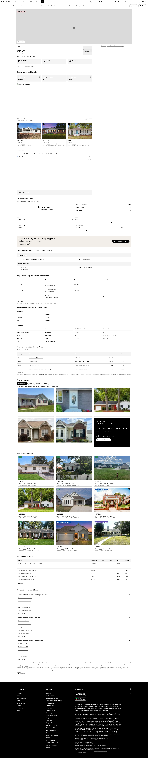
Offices (19, 710)
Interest (77, 217)
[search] (42, 1)
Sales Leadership (21, 698)
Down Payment (79, 225)
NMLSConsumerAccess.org (100, 751)
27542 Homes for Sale (23, 643)
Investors (19, 700)
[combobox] (26, 1)
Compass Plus (49, 720)
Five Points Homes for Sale (24, 607)
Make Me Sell (49, 708)
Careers (19, 705)
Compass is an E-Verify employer (103, 706)
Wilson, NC (28, 56)
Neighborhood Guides (52, 728)
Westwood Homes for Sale (24, 610)
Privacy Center (114, 704)
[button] (74, 26)
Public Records (51, 6)
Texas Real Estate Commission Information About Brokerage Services (91, 738)
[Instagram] (130, 689)
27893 (33, 56)
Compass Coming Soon (52, 698)
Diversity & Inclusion (51, 725)
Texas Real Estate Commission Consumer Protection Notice (89, 739)
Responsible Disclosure (87, 706)
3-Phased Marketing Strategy (54, 700)
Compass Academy (51, 718)
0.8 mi (122, 358)
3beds (18, 54)
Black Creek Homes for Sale (24, 624)
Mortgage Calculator (51, 715)
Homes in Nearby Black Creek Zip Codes (30, 640)
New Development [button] (120, 2)
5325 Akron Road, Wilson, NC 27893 (27, 579)
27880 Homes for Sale (23, 647)
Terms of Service (104, 704)
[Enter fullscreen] (89, 158)
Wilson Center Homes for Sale (25, 598)
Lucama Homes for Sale (23, 633)
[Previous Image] (18, 130)
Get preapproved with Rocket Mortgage (112, 46)
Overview (12, 6)
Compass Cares (50, 723)
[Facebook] (130, 692)
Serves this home (84, 358)
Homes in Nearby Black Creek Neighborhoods (32, 595)
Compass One (50, 705)
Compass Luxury (50, 710)
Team (18, 695)
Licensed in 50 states (81, 752)
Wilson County (29, 153)
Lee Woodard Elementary (36, 358)
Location (21, 6)
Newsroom (19, 713)
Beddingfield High (34, 365)
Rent (95, 2)
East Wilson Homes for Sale (24, 601)
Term (18, 217)
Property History (40, 6)
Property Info (30, 6)
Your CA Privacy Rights (114, 708)
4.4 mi (122, 361)
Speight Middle (33, 361)
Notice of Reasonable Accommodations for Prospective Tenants (90, 745)
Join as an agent (21, 703)
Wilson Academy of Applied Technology (40, 369)
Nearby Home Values (81, 6)
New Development (51, 730)
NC (24, 153)
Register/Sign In (142, 2)
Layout (45, 383)
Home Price (20, 225)
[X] (130, 696)
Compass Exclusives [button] (106, 2)
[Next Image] (39, 130)
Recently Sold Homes (51, 745)
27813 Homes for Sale (23, 656)
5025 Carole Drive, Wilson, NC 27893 (27, 570)
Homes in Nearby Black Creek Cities (29, 617)
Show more (20, 613)
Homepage (19, 153)
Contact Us (20, 708)
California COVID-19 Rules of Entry (96, 708)
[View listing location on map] (87, 50)
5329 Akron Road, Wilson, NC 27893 (27, 573)
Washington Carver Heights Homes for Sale (28, 604)
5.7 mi (122, 369)
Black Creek (42, 153)
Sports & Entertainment (52, 735)
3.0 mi (122, 365)
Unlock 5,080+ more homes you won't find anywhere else (111, 429)
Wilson (36, 153)
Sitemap (48, 747)
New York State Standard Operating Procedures (86, 744)
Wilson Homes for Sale (23, 621)
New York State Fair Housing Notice (83, 742)
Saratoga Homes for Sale (24, 627)
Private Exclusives (50, 695)
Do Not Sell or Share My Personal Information (87, 704)
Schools (60, 6)
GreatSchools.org (40, 374)
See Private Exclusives (103, 439)
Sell (99, 2)
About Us (19, 693)
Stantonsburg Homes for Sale (25, 630)
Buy (91, 2)
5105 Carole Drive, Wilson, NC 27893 (27, 567)
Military (48, 737)
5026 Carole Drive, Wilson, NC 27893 (27, 576)
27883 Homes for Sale (23, 650)
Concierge (48, 693)
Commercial (49, 732)
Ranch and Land (50, 740)
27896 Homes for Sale (23, 653)
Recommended (22, 383)
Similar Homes (69, 6)
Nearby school (83, 369)
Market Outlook (50, 703)
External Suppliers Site (52, 742)
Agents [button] (131, 2)
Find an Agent (49, 713)
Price (30, 383)
